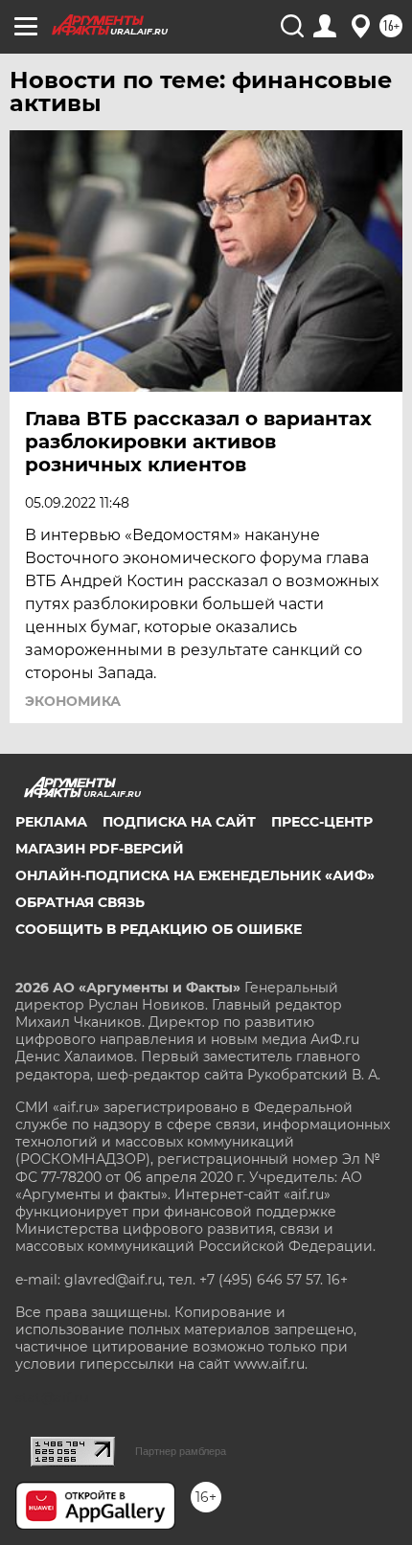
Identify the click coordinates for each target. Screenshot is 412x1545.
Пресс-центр (322, 821)
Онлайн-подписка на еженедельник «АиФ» (195, 875)
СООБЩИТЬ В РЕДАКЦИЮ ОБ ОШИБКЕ (158, 929)
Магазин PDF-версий (99, 848)
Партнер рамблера (180, 1451)
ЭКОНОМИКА (73, 701)
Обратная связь (80, 902)
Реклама (51, 821)
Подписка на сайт (179, 821)
